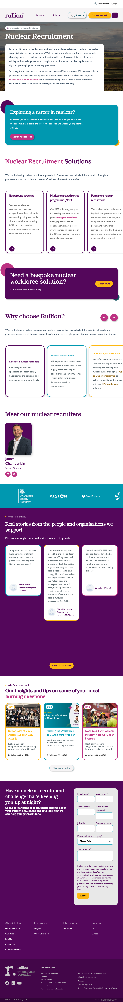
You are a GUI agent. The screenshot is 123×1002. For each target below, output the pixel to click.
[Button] (104, 317)
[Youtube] (20, 983)
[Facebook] (8, 983)
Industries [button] (40, 15)
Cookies (44, 976)
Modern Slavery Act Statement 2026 (92, 973)
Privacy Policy (46, 979)
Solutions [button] (57, 15)
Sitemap (81, 981)
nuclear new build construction (24, 79)
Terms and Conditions (49, 973)
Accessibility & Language (107, 3)
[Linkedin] (14, 983)
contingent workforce (66, 217)
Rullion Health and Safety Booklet (54, 982)
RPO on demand (110, 384)
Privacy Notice (46, 986)
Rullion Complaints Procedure (53, 989)
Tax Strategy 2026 (85, 984)
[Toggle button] (115, 15)
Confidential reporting (87, 977)
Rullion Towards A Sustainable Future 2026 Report (98, 988)
